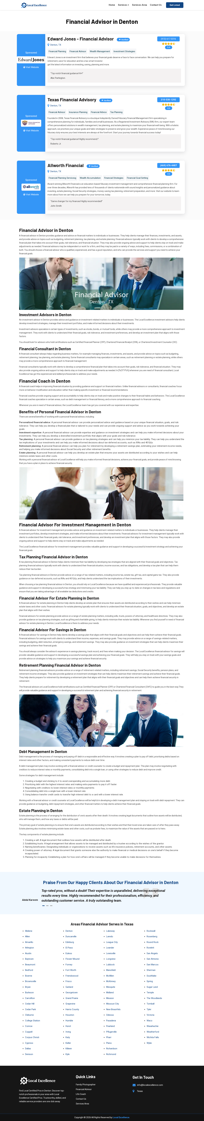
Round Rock (152, 942)
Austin (28, 953)
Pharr (108, 1037)
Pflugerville (111, 1031)
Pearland (110, 1026)
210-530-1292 (168, 99)
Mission (110, 998)
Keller (68, 1043)
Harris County (72, 1009)
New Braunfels (113, 1009)
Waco (149, 1020)
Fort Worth (71, 970)
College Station (32, 1020)
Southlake (151, 975)
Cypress (29, 1043)
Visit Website (32, 67)
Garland (69, 987)
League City (112, 942)
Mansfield (111, 970)
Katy (68, 1037)
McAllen (110, 975)
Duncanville (71, 936)
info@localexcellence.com (150, 1085)
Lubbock (110, 964)
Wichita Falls (153, 1037)
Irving (68, 1031)
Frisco (69, 981)
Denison (29, 1054)
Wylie (149, 1043)
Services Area (139, 5)
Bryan (28, 987)
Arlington (29, 947)
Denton (69, 931)
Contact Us (156, 5)
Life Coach (81, 1094)
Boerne (28, 975)
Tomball (150, 1003)
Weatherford (153, 1031)
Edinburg (70, 942)
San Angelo (152, 953)
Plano (109, 1043)
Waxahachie (152, 1026)
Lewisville (110, 953)
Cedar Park (30, 1009)
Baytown (29, 959)
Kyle (68, 1054)
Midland (110, 992)
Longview (110, 959)
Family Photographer (86, 1084)
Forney (69, 964)
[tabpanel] (105, 895)
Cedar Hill (29, 1003)
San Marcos (152, 964)
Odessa (110, 1015)
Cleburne (29, 1015)
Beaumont (30, 964)
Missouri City (112, 1003)
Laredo (109, 936)
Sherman (151, 970)
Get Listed (175, 5)
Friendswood (72, 975)
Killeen (69, 1048)
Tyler (149, 1009)
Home (112, 5)
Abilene (28, 931)
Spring (150, 981)
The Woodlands (154, 998)
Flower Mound (72, 959)
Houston (70, 1015)
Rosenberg (152, 936)
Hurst (68, 1026)
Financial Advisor (84, 1089)
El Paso (69, 947)
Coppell (28, 1031)
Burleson (29, 992)
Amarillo (29, 942)
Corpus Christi (32, 1037)
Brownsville (30, 981)
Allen (27, 936)
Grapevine (70, 1003)
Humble (69, 1020)
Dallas (28, 1048)
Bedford (29, 970)
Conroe (28, 1026)
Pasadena (111, 1020)
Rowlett (150, 947)
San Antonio (153, 959)
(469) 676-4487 (168, 165)
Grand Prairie (72, 998)
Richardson (111, 1048)
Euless (69, 953)
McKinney (111, 981)
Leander (110, 947)
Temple (150, 992)
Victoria (150, 1015)
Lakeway (110, 931)
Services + (123, 5)
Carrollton (30, 998)
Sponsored (31, 52)
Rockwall (151, 931)
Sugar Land (152, 987)
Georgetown (72, 992)
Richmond (111, 1054)
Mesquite (110, 987)
